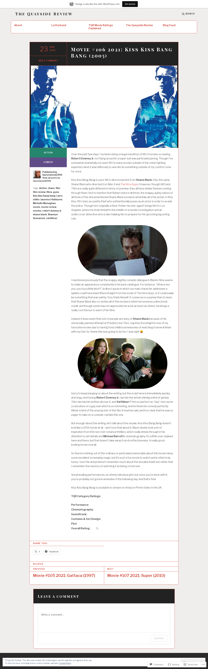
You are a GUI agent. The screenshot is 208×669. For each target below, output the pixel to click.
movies (37, 210)
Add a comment (48, 60)
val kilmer (51, 218)
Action (48, 152)
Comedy (48, 162)
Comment (159, 638)
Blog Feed (169, 25)
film (58, 188)
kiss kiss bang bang (44, 195)
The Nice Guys (129, 184)
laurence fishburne (51, 199)
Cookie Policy (65, 663)
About (18, 25)
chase (51, 188)
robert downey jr (51, 210)
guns (56, 192)
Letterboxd (58, 25)
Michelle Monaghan (44, 203)
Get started (130, 4)
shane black (40, 214)
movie (36, 207)
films (49, 192)
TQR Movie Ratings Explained (101, 27)
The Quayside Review (44, 14)
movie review (48, 207)
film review (39, 192)
